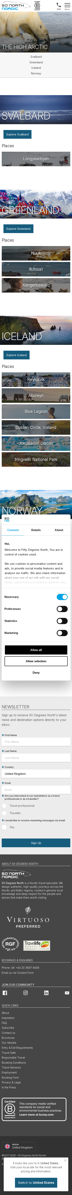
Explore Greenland (18, 229)
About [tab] (59, 530)
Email (8, 783)
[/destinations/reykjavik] (36, 379)
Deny (36, 672)
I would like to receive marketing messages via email (35, 820)
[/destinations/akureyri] (36, 395)
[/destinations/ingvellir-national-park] (36, 459)
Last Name (11, 751)
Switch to (36, 1183)
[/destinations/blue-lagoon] (36, 411)
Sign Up (36, 843)
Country (9, 767)
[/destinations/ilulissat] (36, 269)
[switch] (62, 609)
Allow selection (36, 661)
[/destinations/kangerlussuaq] (36, 285)
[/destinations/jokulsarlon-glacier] (36, 443)
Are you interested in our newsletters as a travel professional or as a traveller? (32, 797)
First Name (11, 735)
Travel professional (22, 806)
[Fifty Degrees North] (16, 6)
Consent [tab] (13, 530)
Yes (12, 827)
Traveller (15, 813)
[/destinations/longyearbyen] (36, 159)
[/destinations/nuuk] (36, 253)
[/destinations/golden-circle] (36, 427)
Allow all (36, 650)
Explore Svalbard (17, 134)
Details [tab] (36, 530)
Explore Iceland (16, 355)
